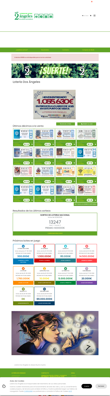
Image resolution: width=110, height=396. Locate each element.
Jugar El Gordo (86, 260)
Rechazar (101, 386)
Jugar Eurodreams (87, 283)
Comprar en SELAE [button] (88, 50)
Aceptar (86, 386)
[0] (91, 16)
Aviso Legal (73, 377)
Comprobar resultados (55, 233)
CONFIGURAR (28, 391)
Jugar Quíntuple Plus (44, 283)
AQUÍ (70, 391)
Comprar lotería (15, 377)
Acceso (85, 15)
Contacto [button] (65, 50)
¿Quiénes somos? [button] (22, 50)
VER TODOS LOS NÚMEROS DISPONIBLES (85, 204)
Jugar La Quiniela (44, 260)
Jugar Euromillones (44, 303)
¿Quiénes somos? (16, 375)
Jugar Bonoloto (23, 303)
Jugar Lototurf (23, 283)
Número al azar (87, 124)
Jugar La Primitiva (65, 283)
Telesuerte (73, 375)
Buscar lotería (66, 124)
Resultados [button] (45, 50)
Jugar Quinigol (66, 260)
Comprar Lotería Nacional (23, 261)
